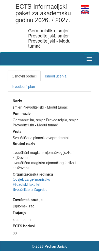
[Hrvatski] (85, 6)
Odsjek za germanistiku (31, 179)
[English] (85, 11)
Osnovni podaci (24, 75)
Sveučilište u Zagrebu (30, 189)
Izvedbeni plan (23, 86)
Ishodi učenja (56, 75)
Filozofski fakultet (26, 184)
